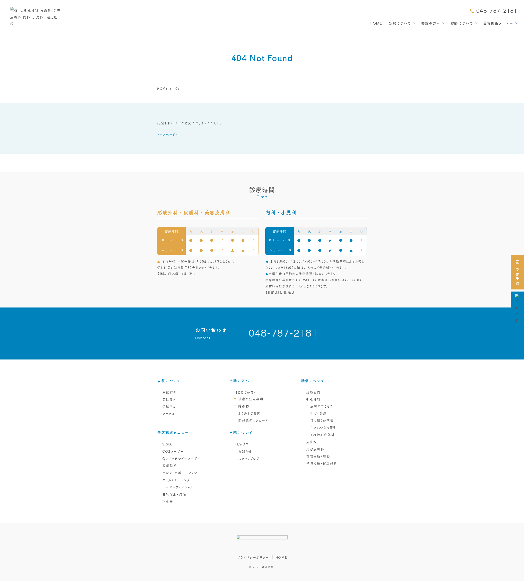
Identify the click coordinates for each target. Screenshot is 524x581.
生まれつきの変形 (323, 427)
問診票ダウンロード (253, 420)
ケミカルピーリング (176, 480)
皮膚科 (311, 442)
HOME (376, 23)
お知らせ (245, 451)
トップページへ (168, 134)
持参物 (243, 406)
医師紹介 (169, 392)
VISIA (167, 444)
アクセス (168, 413)
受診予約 (169, 406)
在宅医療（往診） (319, 456)
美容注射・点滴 (174, 494)
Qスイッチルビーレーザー (181, 458)
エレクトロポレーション (179, 472)
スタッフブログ (249, 458)
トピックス (241, 444)
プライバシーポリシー (253, 557)
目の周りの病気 (322, 420)
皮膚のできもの (321, 406)
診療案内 (313, 392)
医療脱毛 (169, 465)
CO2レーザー (173, 451)
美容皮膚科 (315, 449)
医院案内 (169, 399)
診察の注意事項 (250, 399)
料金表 (167, 501)
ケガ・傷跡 (318, 413)
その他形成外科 (322, 434)
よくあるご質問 (249, 413)
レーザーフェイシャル (178, 487)
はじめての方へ (245, 392)
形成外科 (313, 399)
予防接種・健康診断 (321, 463)
